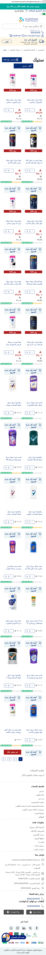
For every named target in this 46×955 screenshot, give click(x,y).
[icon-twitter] (30, 928)
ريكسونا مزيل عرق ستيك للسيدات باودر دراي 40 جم (14, 513)
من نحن (41, 799)
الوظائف (31, 11)
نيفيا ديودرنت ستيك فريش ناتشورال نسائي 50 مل (13, 343)
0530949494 (33, 906)
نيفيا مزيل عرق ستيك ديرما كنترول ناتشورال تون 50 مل (13, 622)
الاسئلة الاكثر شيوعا (37, 827)
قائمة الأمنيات (16, 35)
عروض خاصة (39, 846)
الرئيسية (41, 50)
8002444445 (33, 898)
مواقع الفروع (19, 11)
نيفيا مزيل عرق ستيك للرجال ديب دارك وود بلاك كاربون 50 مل (34, 343)
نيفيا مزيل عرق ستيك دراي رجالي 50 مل (13, 161)
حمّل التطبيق (41, 11)
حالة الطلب (40, 795)
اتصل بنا (41, 842)
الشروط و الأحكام (37, 831)
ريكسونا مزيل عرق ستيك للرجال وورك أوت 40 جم (12, 676)
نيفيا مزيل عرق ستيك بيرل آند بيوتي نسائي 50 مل (12, 222)
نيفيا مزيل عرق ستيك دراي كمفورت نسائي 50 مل (12, 101)
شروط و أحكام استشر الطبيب (33, 810)
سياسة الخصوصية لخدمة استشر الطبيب (29, 806)
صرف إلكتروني (38, 835)
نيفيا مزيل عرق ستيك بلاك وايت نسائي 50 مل (12, 282)
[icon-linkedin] (24, 928)
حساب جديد (27, 35)
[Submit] (41, 26)
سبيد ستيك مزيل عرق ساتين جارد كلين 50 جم (33, 567)
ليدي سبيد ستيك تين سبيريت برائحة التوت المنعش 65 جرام (13, 567)
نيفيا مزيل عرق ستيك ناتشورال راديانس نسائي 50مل (34, 101)
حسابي (41, 791)
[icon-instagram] (17, 928)
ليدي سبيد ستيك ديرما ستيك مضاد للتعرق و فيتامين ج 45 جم (34, 404)
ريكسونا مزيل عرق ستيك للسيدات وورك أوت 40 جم (13, 404)
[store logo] (28, 20)
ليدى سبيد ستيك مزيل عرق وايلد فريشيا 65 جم (13, 458)
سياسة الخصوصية (37, 802)
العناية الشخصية (29, 50)
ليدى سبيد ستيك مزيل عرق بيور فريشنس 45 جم (34, 676)
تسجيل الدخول (35, 35)
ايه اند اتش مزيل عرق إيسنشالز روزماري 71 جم (34, 622)
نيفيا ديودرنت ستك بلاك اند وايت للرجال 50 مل (34, 161)
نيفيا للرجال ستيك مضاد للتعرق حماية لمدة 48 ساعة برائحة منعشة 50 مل (33, 282)
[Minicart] (10, 35)
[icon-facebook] (36, 928)
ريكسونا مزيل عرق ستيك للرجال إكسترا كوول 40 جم (35, 458)
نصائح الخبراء (39, 813)
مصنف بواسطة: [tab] (9, 59)
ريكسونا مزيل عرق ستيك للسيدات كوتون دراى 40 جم (34, 513)
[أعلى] (4, 940)
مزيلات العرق (15, 50)
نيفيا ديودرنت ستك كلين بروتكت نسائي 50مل (12, 731)
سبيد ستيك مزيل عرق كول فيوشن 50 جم (34, 731)
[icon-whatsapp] (11, 928)
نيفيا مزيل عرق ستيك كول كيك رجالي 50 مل (34, 222)
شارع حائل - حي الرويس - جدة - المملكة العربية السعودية (22, 866)
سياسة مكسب (38, 849)
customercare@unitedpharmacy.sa (26, 2)
